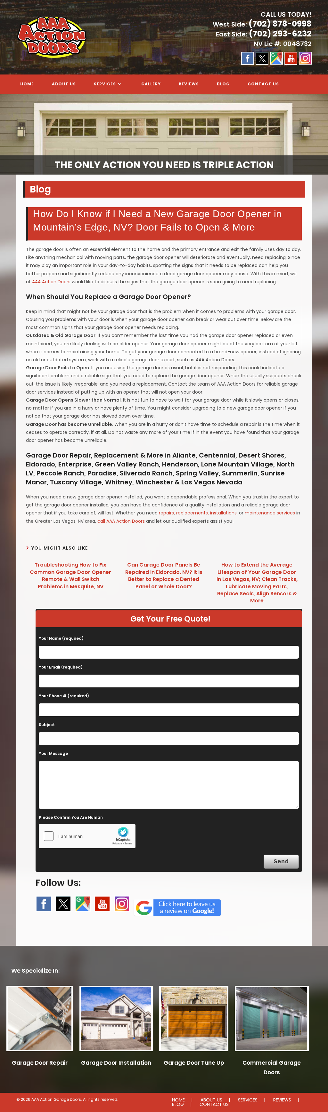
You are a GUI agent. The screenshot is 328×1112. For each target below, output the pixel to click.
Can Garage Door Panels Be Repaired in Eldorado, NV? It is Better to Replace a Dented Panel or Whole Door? (163, 575)
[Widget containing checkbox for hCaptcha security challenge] (87, 836)
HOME (178, 1100)
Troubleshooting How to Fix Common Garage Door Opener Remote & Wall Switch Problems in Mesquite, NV (70, 575)
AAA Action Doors (51, 281)
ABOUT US (211, 1100)
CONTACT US (214, 1104)
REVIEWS (282, 1100)
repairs (166, 513)
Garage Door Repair (40, 1063)
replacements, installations (206, 513)
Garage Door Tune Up (194, 1063)
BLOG (178, 1104)
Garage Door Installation (116, 1063)
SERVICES (248, 1100)
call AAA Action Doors (121, 521)
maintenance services (270, 513)
